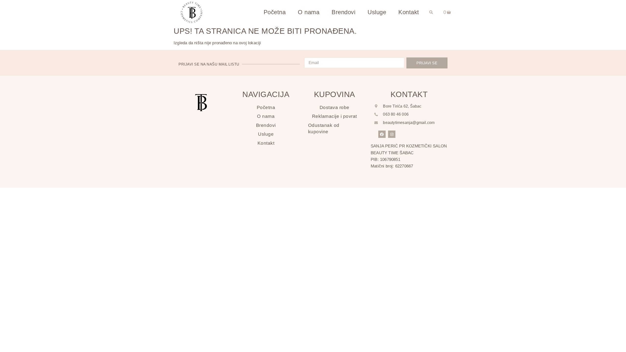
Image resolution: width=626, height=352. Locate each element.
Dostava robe (334, 107)
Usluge (377, 12)
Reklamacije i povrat (334, 116)
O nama (308, 12)
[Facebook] (382, 134)
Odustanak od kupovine (323, 128)
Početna (275, 12)
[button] (431, 12)
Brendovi (343, 12)
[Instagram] (391, 134)
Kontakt (408, 12)
